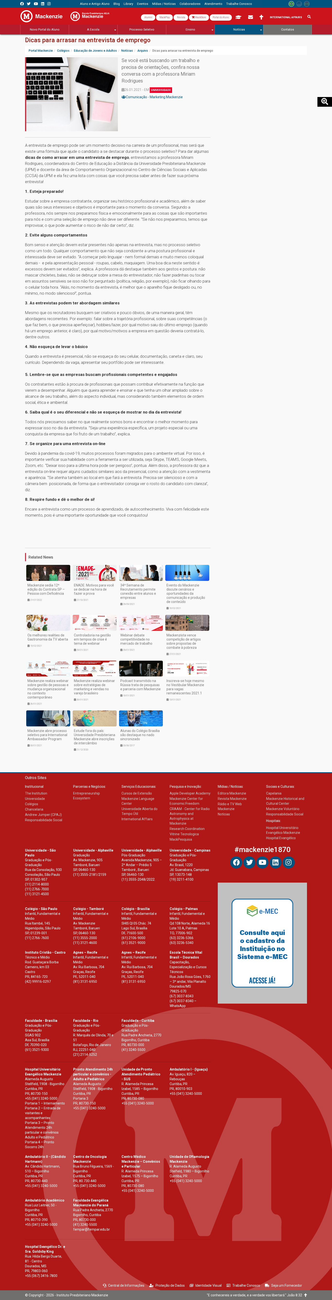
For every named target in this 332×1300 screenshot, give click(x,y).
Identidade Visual (208, 1285)
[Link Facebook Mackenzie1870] (22, 4)
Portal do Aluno (221, 17)
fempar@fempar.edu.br (91, 1229)
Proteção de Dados (170, 1285)
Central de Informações (126, 1285)
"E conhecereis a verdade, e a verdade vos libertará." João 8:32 (255, 1295)
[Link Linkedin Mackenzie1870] (42, 4)
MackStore (200, 17)
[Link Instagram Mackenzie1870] (49, 4)
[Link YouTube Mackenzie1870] (36, 4)
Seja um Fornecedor (286, 1285)
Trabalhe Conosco (246, 1285)
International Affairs (286, 17)
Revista (180, 17)
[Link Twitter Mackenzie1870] (29, 4)
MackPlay (164, 17)
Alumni (148, 17)
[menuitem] (95, 4)
